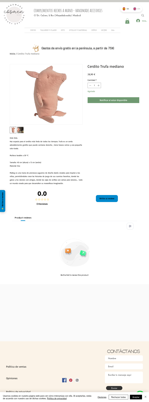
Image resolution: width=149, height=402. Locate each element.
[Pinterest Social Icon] (71, 380)
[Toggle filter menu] (130, 226)
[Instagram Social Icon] (77, 380)
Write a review (106, 198)
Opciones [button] (102, 397)
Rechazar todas (118, 397)
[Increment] (99, 85)
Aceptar (136, 397)
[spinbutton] (94, 85)
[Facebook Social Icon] (64, 380)
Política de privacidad (57, 398)
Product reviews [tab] (23, 217)
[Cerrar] (145, 397)
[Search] (143, 15)
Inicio (12, 53)
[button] (127, 21)
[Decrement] (90, 85)
